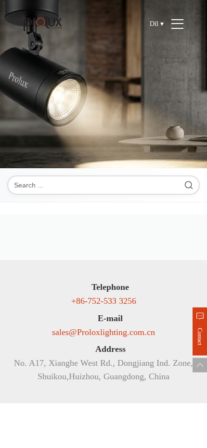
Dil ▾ (157, 23)
